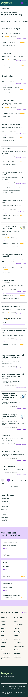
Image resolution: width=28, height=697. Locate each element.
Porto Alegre (17, 632)
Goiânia (16, 635)
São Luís (3, 642)
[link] (14, 38)
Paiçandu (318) (5, 501)
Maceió (3, 646)
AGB (12, 688)
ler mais (5, 548)
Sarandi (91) (4, 506)
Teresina (16, 650)
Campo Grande (5, 653)
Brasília (16, 621)
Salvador (3, 621)
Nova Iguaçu (17, 653)
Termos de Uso (22, 686)
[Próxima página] (25, 483)
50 (3, 483)
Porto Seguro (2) (6, 517)
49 (25, 480)
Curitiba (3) (4, 512)
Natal (2, 650)
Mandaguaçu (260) (6, 504)
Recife (2, 632)
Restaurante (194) (6, 21)
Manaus (3, 628)
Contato (5, 686)
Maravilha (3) (4, 514)
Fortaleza (3, 624)
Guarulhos (4, 639)
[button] (22, 3)
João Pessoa (17, 657)
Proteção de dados (13, 686)
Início (2, 8)
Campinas (17, 639)
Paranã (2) (4, 520)
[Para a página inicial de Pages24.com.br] (6, 3)
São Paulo (4, 617)
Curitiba (16, 628)
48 (21, 480)
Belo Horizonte (18, 624)
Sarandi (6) (4, 509)
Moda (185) (17, 21)
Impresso (16, 688)
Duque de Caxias (19, 646)
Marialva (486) (5, 498)
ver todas (24, 612)
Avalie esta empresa (21, 38)
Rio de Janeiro (18, 617)
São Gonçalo (17, 642)
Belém (2, 635)
